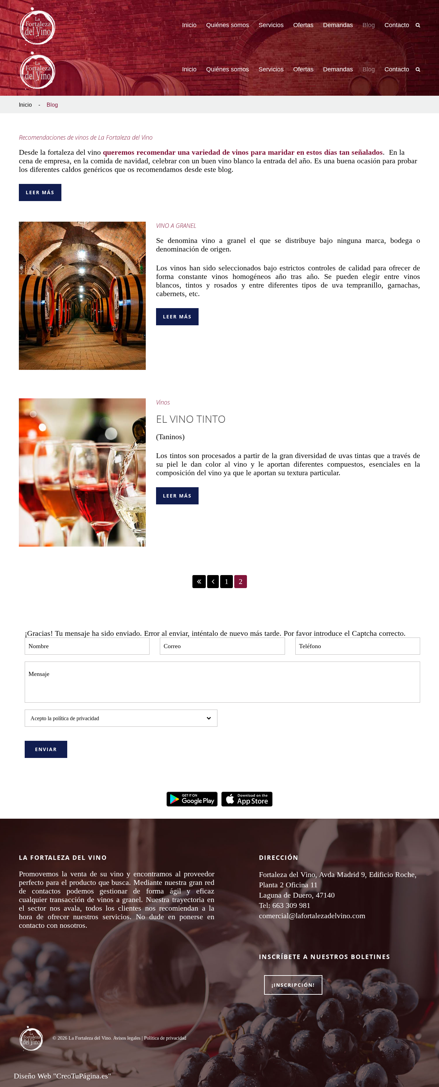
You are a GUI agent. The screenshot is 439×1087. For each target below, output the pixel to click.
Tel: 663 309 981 (284, 905)
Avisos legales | (128, 1038)
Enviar (46, 749)
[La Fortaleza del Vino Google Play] (192, 798)
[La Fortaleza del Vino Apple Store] (247, 798)
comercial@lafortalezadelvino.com (312, 915)
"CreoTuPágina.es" (82, 1076)
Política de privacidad (165, 1038)
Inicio (25, 105)
